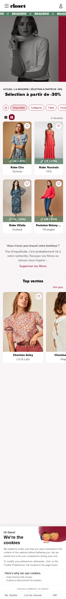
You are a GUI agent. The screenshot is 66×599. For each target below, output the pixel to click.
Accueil (7, 89)
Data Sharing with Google (19, 577)
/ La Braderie (21, 89)
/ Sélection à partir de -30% (45, 89)
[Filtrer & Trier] (6, 108)
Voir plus (58, 287)
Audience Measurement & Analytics (24, 580)
